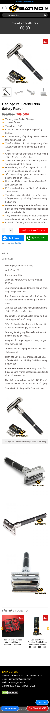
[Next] (43, 62)
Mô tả (5, 254)
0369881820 (38, 238)
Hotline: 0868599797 (25, 2)
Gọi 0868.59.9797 (37, 708)
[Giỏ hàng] (46, 8)
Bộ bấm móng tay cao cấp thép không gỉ (13, 641)
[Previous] (6, 62)
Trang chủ (17, 23)
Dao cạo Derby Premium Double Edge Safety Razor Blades (37, 642)
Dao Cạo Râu (31, 23)
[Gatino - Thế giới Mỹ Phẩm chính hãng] (26, 8)
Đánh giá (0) (7, 259)
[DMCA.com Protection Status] (10, 692)
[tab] (25, 253)
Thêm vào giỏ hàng (33, 230)
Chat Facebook (9, 708)
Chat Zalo (13, 238)
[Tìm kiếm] (45, 15)
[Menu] (4, 8)
